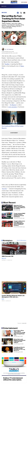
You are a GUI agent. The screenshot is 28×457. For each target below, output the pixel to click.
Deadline (7, 64)
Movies (4, 12)
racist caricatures (12, 107)
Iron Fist (4, 188)
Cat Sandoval (10, 49)
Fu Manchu (13, 105)
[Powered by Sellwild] (24, 323)
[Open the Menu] (2, 2)
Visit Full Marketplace (21, 240)
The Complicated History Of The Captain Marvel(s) (12, 127)
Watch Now (23, 2)
